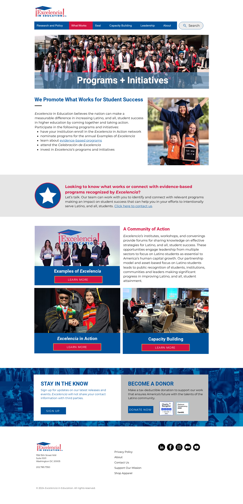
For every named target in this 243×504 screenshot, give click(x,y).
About (118, 457)
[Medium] (187, 447)
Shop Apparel (123, 473)
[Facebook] (170, 447)
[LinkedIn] (161, 447)
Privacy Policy (123, 451)
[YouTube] (196, 447)
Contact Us (121, 462)
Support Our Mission (125, 467)
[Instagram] (179, 447)
